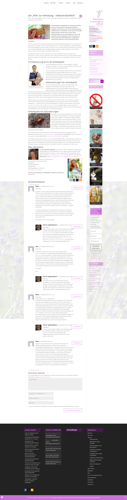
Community (90, 482)
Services (68, 3)
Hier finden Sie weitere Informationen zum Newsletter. (96, 253)
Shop (74, 3)
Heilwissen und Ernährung (95, 286)
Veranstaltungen (92, 477)
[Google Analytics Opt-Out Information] (2, 497)
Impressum (80, 3)
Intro (91, 57)
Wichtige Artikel (93, 439)
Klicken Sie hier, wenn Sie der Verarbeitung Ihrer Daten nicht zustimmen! (82, 497)
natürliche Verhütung (66, 238)
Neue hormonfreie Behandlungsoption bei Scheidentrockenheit (30, 454)
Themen (61, 3)
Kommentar (31, 174)
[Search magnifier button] (102, 81)
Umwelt (91, 291)
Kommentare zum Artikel (96, 74)
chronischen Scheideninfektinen (36, 105)
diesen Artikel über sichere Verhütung (54, 239)
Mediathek (90, 470)
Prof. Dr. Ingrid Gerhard (94, 36)
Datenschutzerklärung (44, 377)
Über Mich (53, 3)
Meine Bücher (91, 468)
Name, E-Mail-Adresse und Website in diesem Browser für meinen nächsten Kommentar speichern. (54, 406)
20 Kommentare (38, 20)
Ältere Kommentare (33, 184)
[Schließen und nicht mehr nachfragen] (125, 497)
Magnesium (46, 332)
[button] (74, 180)
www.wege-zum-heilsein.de (35, 170)
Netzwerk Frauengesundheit (96, 21)
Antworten (77, 188)
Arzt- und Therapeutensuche (95, 475)
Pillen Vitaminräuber (48, 232)
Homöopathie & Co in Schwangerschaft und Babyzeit (65, 156)
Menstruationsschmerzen (48, 134)
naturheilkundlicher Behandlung (55, 136)
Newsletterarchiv (95, 257)
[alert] (74, 434)
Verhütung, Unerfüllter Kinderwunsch (60, 18)
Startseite (46, 3)
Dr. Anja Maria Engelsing (36, 18)
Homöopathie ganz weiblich (57, 154)
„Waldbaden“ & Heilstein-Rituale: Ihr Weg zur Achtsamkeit (31, 480)
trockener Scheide (52, 105)
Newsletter (90, 480)
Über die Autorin (94, 71)
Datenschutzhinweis (96, 258)
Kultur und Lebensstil (94, 289)
